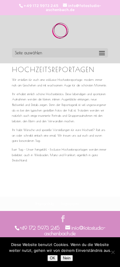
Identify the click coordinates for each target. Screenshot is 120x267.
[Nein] (113, 252)
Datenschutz (44, 203)
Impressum (70, 203)
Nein (66, 258)
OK (52, 258)
